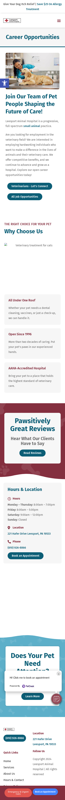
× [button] (58, 674)
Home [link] (7, 761)
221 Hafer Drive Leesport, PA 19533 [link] (29, 533)
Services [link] (8, 767)
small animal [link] (31, 126)
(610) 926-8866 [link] (17, 547)
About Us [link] (9, 773)
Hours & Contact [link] (13, 780)
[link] (4, 83)
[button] (56, 699)
